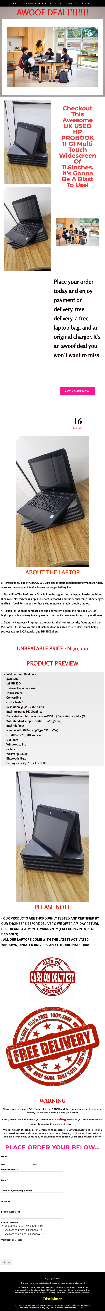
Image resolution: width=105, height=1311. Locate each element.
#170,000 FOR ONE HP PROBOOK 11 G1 (24, 1226)
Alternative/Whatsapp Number (16, 1190)
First (3, 1165)
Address (6, 1201)
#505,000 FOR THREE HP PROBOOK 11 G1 (25, 1234)
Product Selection (10, 1222)
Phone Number (9, 1169)
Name (5, 1156)
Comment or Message (12, 1240)
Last (35, 1165)
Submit (6, 1262)
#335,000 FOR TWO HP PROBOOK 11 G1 (24, 1230)
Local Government (10, 1211)
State (4, 1180)
